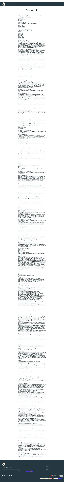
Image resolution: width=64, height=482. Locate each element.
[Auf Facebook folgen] (2, 475)
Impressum (46, 469)
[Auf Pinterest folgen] (7, 475)
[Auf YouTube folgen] (9, 475)
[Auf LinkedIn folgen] (11, 475)
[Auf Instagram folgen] (4, 475)
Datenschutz (47, 466)
